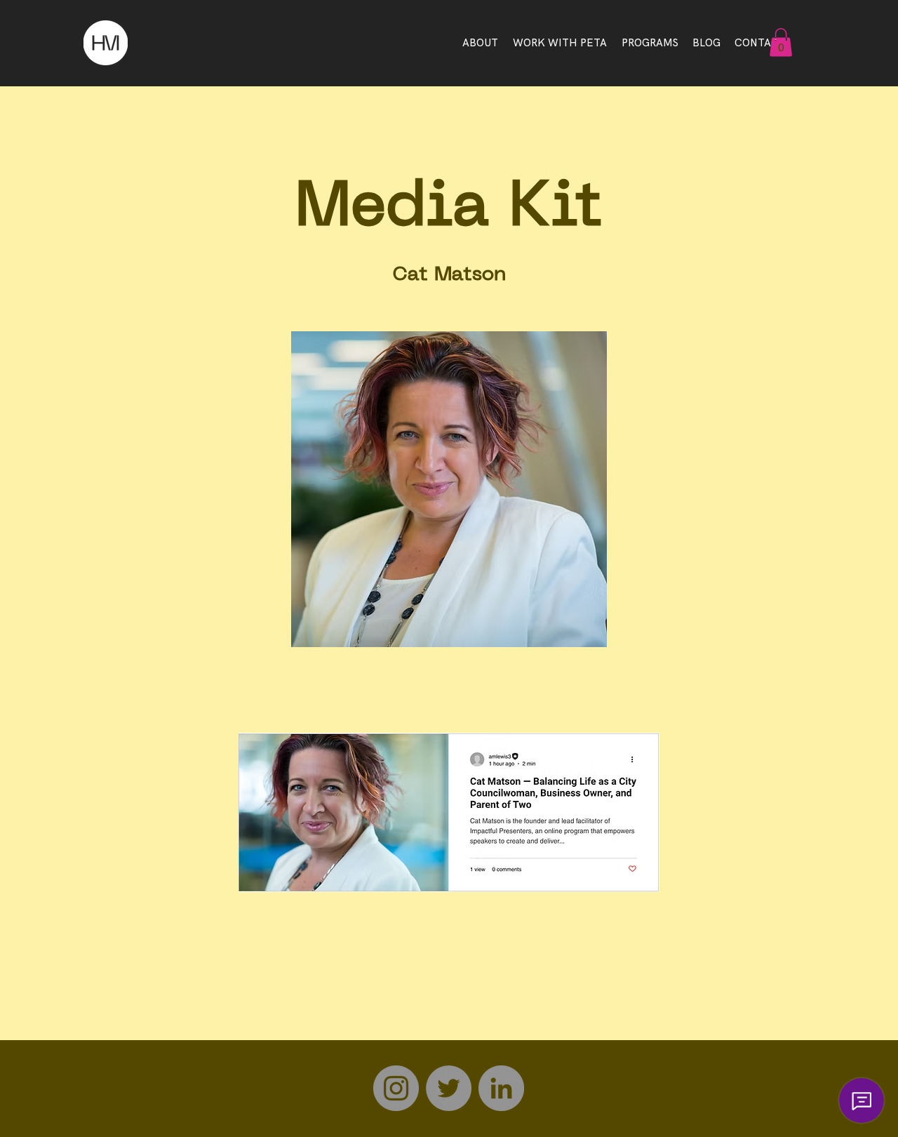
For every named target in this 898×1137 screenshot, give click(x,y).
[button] (781, 42)
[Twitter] (448, 1088)
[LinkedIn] (501, 1088)
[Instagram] (396, 1088)
